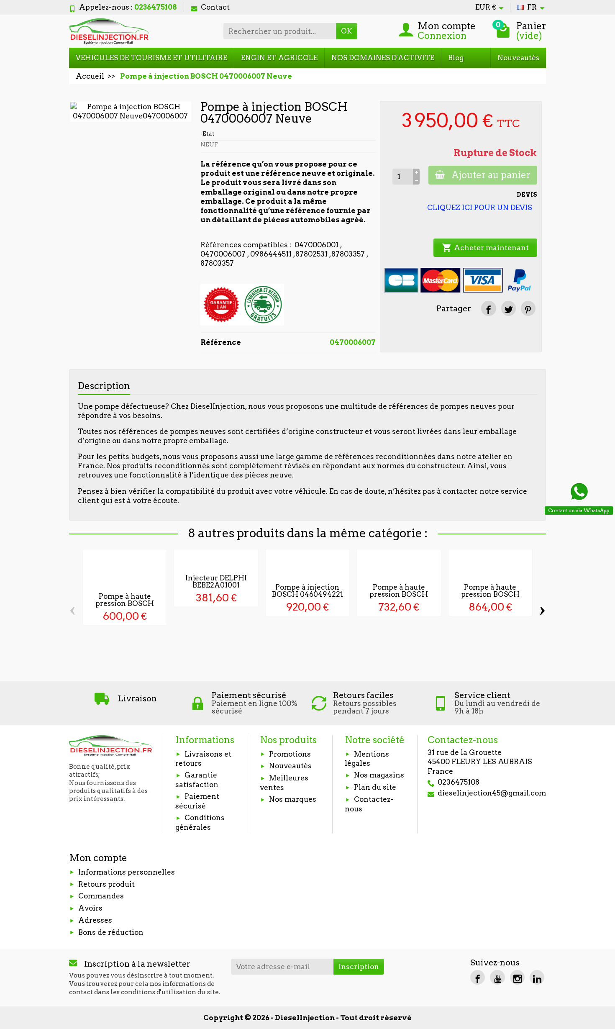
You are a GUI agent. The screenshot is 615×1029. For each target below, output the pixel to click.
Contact (215, 7)
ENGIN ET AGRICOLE (279, 58)
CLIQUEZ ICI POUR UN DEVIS (479, 207)
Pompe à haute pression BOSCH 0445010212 (124, 603)
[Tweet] (508, 308)
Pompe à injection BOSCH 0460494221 (307, 590)
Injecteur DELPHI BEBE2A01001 (216, 581)
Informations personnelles (126, 872)
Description (104, 386)
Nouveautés (518, 58)
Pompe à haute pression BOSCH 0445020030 (398, 594)
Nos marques (292, 799)
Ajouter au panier (490, 175)
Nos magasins (379, 775)
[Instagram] (517, 977)
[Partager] (488, 308)
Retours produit (106, 884)
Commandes (101, 896)
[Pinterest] (528, 308)
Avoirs (90, 908)
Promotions (290, 754)
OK (346, 31)
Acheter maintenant (485, 248)
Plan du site (375, 787)
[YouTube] (497, 977)
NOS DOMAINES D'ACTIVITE (382, 58)
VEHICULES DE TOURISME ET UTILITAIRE (151, 58)
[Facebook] (477, 977)
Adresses (95, 920)
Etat (208, 133)
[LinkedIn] (537, 977)
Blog (456, 58)
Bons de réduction (111, 932)
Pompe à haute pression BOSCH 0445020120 (490, 594)
